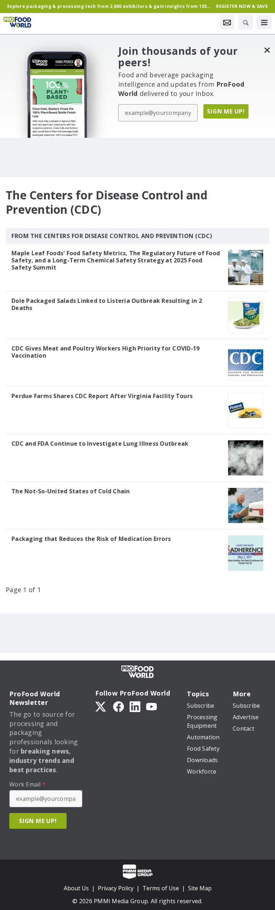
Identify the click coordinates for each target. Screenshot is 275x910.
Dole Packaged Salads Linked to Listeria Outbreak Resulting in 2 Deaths (106, 304)
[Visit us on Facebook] (118, 706)
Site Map (200, 888)
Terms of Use (161, 888)
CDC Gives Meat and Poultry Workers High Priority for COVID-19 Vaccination (105, 352)
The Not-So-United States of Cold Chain (70, 491)
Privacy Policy (116, 888)
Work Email (27, 784)
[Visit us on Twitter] (101, 706)
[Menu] (264, 22)
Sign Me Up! (226, 111)
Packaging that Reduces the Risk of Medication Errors (91, 538)
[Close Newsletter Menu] (266, 49)
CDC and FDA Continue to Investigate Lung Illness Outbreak (99, 443)
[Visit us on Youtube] (151, 706)
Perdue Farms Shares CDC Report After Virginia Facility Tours (102, 396)
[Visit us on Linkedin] (135, 706)
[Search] (245, 22)
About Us (76, 888)
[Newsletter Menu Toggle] (227, 22)
